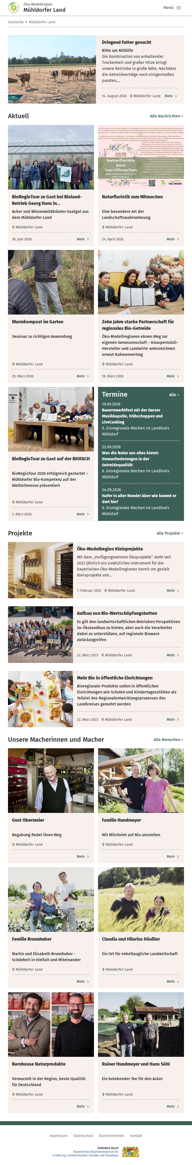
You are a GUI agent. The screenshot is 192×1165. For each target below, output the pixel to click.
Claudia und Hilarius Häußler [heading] (131, 939)
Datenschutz (83, 1136)
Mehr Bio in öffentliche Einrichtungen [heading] (114, 678)
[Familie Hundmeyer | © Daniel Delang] (141, 780)
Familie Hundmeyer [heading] (121, 820)
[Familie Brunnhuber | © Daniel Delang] (51, 899)
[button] (179, 8)
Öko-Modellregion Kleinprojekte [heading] (110, 549)
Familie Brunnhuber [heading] (32, 939)
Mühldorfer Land (42, 22)
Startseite (16, 22)
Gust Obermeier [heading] (28, 820)
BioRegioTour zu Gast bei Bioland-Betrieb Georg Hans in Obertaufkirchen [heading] (47, 200)
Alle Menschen (168, 739)
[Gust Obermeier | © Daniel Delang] (51, 780)
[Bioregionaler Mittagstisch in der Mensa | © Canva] (40, 699)
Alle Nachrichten (166, 116)
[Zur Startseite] (16, 8)
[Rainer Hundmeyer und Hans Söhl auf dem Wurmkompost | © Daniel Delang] (141, 1024)
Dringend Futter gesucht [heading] (126, 42)
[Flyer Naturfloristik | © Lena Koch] (141, 157)
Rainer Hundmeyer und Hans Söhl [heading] (136, 1064)
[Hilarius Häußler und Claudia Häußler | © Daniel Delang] (141, 899)
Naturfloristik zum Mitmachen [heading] (132, 197)
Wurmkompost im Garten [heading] (37, 322)
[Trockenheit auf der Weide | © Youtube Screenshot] (52, 69)
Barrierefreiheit (111, 1136)
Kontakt (136, 1136)
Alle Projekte (170, 533)
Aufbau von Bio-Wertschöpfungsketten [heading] (117, 613)
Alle (174, 394)
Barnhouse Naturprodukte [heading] (39, 1064)
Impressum (59, 1136)
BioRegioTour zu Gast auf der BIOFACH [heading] (51, 459)
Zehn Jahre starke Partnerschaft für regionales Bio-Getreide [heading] (138, 325)
